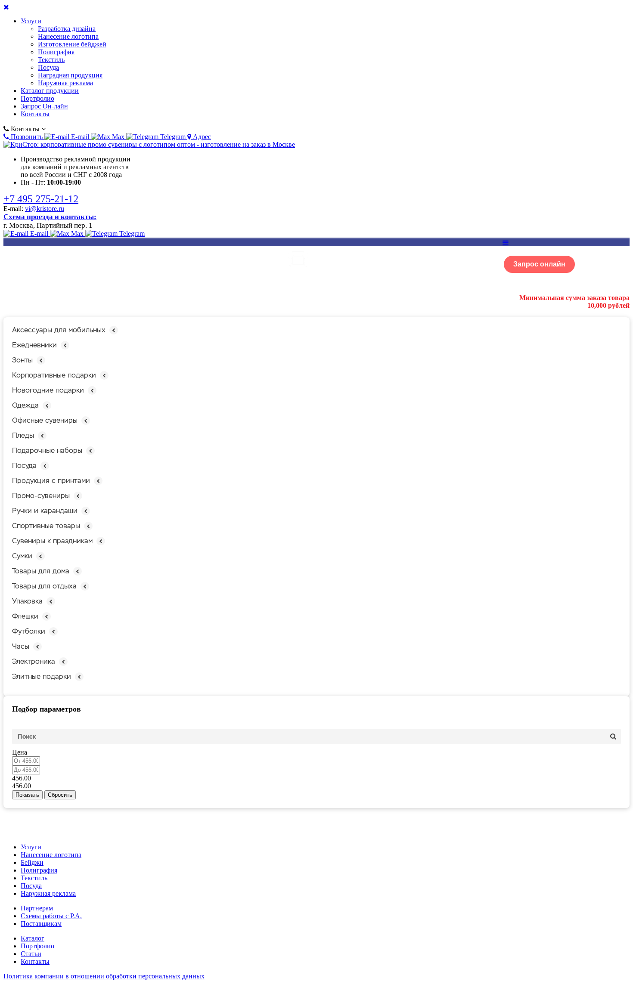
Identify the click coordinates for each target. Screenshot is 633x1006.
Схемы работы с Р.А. (51, 915)
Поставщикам (41, 923)
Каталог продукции (50, 90)
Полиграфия (56, 52)
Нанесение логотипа (68, 36)
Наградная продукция (70, 75)
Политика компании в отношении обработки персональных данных (104, 976)
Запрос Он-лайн (44, 106)
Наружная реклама (65, 83)
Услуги (31, 21)
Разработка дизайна (67, 28)
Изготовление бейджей (72, 44)
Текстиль (51, 59)
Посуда (48, 67)
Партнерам (37, 908)
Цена (19, 752)
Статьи (31, 953)
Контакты (35, 114)
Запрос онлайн (539, 264)
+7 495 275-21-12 (40, 198)
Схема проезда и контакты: (49, 217)
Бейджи (32, 862)
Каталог (32, 938)
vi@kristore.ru (44, 208)
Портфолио (37, 98)
